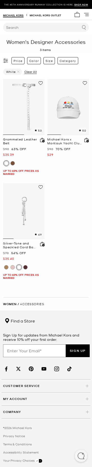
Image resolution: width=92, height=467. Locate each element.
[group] (46, 4)
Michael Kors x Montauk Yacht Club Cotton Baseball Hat (64, 141)
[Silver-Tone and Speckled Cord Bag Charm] (24, 211)
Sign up (78, 350)
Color (34, 61)
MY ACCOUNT (15, 399)
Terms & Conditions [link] (17, 444)
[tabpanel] (24, 107)
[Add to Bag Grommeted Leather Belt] (41, 139)
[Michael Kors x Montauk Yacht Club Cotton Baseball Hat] (68, 107)
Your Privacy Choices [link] (19, 460)
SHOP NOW (81, 4)
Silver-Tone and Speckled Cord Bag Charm (19, 245)
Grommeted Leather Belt (20, 141)
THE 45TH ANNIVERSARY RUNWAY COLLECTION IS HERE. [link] (46, 4)
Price (18, 61)
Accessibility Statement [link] (21, 452)
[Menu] (86, 14)
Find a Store (22, 320)
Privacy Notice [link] (14, 436)
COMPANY (12, 412)
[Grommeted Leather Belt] (24, 107)
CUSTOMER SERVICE (21, 386)
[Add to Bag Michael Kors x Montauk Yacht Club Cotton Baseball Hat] (85, 139)
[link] (5, 369)
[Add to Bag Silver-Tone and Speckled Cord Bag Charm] (41, 244)
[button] (81, 456)
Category (68, 61)
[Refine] (6, 60)
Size (49, 61)
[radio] (6, 163)
